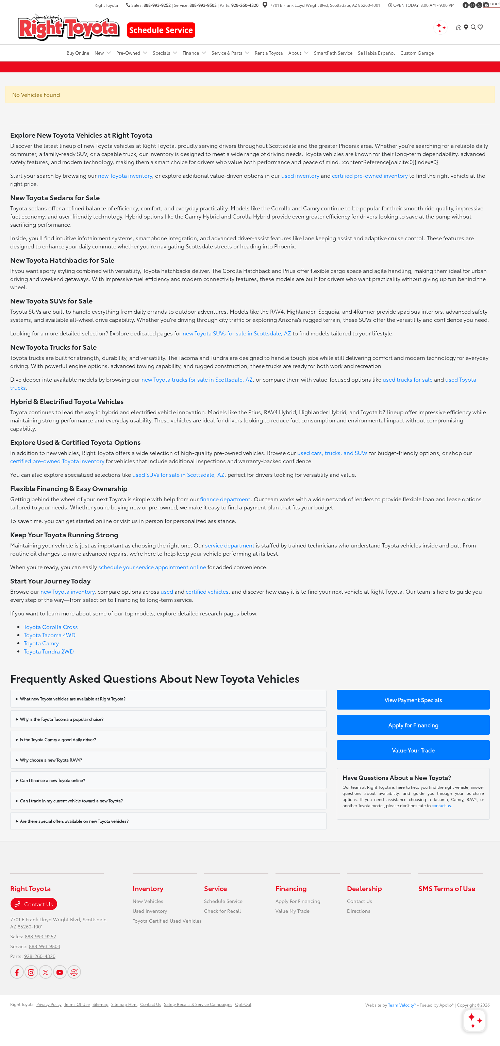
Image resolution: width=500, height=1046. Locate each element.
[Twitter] (479, 5)
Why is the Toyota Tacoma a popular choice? (61, 719)
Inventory (148, 888)
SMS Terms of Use (446, 888)
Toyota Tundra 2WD (49, 651)
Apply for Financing (413, 725)
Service (215, 888)
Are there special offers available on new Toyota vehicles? (74, 821)
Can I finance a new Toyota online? (52, 780)
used (167, 591)
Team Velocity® (402, 1005)
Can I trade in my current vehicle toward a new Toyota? (71, 800)
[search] (473, 27)
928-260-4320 (245, 5)
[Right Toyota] (68, 26)
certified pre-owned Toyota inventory (57, 461)
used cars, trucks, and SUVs (332, 452)
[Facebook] (466, 5)
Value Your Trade (413, 750)
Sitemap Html (124, 1004)
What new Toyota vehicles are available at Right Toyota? (73, 698)
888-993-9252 (157, 5)
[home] (460, 27)
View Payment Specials (413, 699)
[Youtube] (60, 972)
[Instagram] (472, 5)
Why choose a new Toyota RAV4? (51, 760)
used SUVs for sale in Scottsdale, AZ (178, 474)
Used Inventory (150, 910)
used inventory (300, 175)
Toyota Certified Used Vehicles (167, 920)
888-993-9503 (203, 5)
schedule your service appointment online (152, 567)
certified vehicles (207, 591)
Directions (358, 910)
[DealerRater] (74, 972)
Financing (291, 888)
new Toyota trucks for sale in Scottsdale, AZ (197, 379)
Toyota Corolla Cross (51, 626)
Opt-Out (243, 1004)
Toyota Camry (41, 643)
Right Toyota (22, 1004)
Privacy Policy (49, 1004)
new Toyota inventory (125, 175)
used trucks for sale (408, 379)
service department (229, 545)
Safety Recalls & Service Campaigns (198, 1004)
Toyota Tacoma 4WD (50, 635)
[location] (265, 5)
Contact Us (38, 904)
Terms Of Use (77, 1004)
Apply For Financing (298, 900)
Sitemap (101, 1004)
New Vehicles (148, 900)
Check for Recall (222, 910)
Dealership (364, 888)
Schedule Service (223, 900)
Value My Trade (293, 910)
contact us (441, 805)
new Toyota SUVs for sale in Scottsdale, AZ (237, 333)
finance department (225, 499)
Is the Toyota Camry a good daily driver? (58, 739)
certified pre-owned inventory (370, 175)
